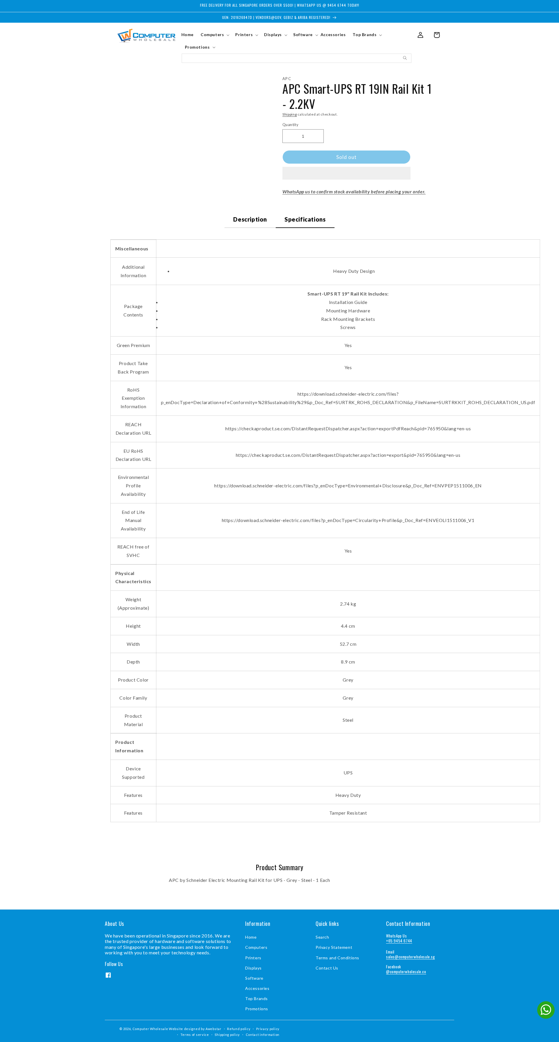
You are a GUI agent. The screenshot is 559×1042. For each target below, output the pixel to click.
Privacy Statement (334, 947)
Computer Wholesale (150, 1029)
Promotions (256, 1008)
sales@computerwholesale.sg (410, 957)
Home (250, 937)
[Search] (405, 58)
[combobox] (297, 58)
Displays (253, 967)
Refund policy (238, 1029)
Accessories (257, 988)
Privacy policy (268, 1029)
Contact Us (327, 967)
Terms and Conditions (337, 957)
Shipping (289, 114)
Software (254, 978)
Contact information (263, 1034)
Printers (253, 957)
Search (322, 937)
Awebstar (214, 1029)
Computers (256, 947)
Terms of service (195, 1034)
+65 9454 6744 (399, 941)
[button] (346, 173)
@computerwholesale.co (406, 971)
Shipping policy (227, 1034)
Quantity (290, 124)
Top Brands (256, 998)
